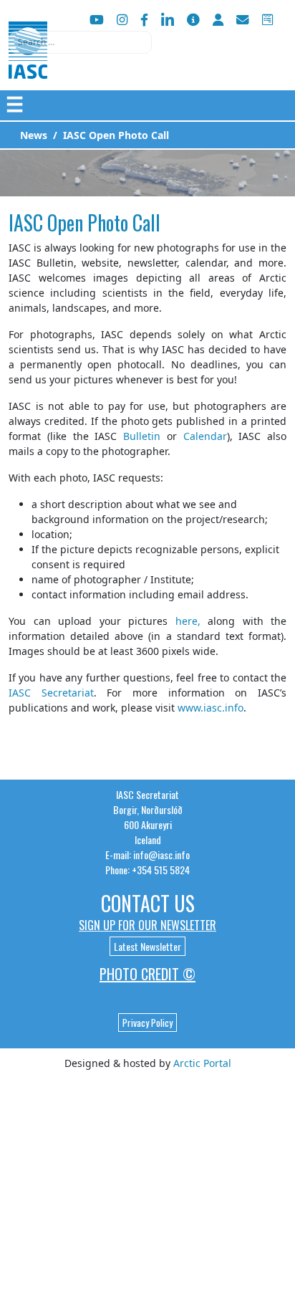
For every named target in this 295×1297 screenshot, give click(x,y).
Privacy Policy (147, 1022)
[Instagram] (122, 20)
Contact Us (148, 903)
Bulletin (141, 436)
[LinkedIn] (167, 20)
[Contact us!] (242, 20)
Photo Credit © (147, 974)
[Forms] (267, 20)
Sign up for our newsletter (147, 925)
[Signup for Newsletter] (193, 20)
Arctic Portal (202, 1063)
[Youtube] (97, 20)
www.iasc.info (210, 707)
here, (187, 621)
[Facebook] (144, 20)
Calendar (205, 436)
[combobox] (80, 42)
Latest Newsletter (147, 946)
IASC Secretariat (51, 692)
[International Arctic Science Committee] (28, 65)
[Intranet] (218, 20)
